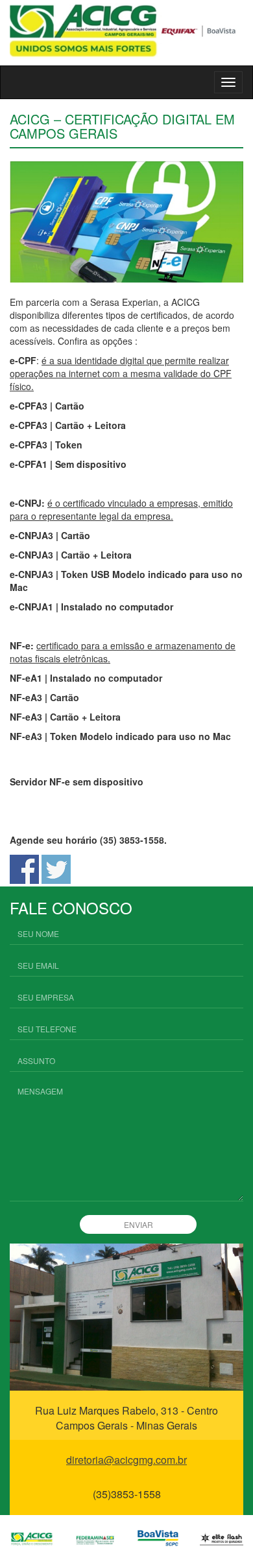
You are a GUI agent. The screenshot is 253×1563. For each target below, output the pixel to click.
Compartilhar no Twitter (56, 869)
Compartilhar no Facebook (24, 869)
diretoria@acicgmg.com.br (126, 1459)
